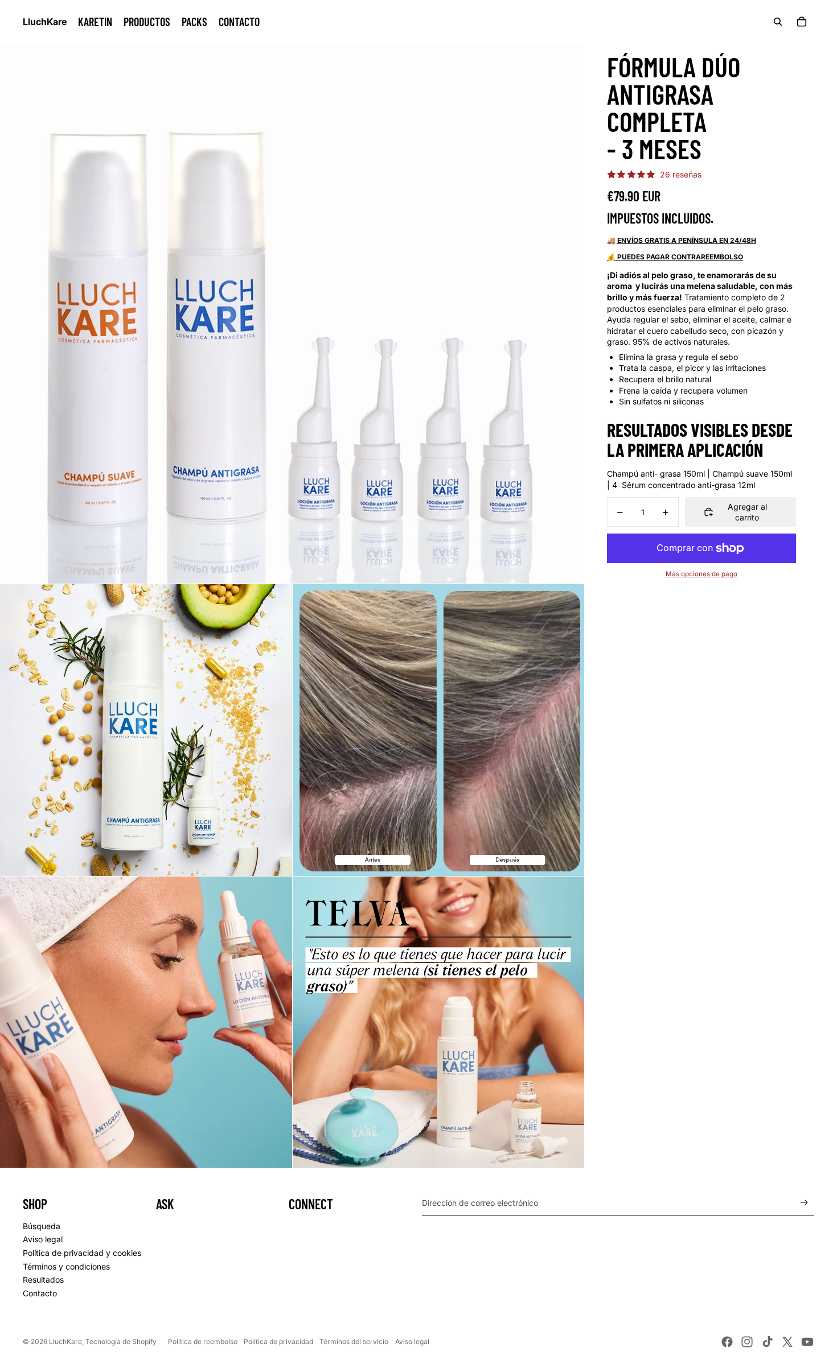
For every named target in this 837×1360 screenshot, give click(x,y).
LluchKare (65, 1341)
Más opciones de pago (701, 574)
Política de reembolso (202, 1341)
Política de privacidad (278, 1341)
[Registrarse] (804, 1203)
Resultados (43, 1279)
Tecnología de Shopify (121, 1341)
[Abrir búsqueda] (777, 21)
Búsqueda (41, 1226)
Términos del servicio (353, 1341)
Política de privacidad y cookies (82, 1253)
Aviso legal (43, 1239)
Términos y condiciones (66, 1266)
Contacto (40, 1293)
